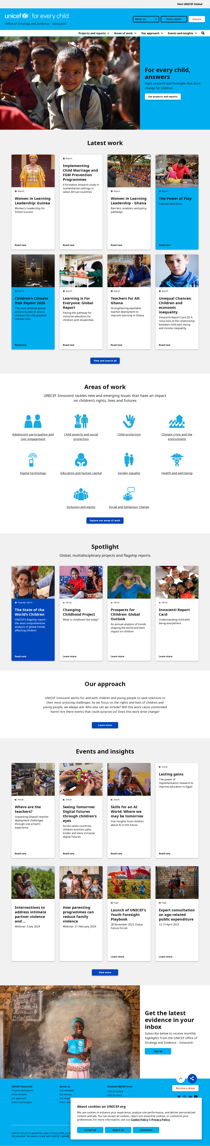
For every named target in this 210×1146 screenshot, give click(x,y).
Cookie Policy (139, 1119)
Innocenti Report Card (174, 611)
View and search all (105, 360)
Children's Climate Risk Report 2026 (31, 300)
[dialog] (136, 1118)
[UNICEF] (36, 16)
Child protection (129, 434)
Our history (66, 1094)
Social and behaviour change (129, 507)
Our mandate (67, 1090)
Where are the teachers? (28, 809)
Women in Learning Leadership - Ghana (129, 200)
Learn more (105, 725)
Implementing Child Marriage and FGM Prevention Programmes (80, 172)
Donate (197, 19)
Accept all (90, 1129)
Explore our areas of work (105, 520)
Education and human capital (81, 473)
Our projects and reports (163, 96)
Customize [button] (146, 1129)
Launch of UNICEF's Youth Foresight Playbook (128, 914)
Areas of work (18, 1094)
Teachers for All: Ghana (125, 300)
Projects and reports (22, 1090)
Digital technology (33, 473)
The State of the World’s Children (29, 611)
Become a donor (185, 1088)
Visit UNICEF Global (189, 4)
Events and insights (21, 1102)
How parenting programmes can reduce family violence (78, 914)
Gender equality (129, 473)
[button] (192, 1078)
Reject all (118, 1129)
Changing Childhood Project (79, 611)
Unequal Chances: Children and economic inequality (175, 305)
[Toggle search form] (202, 33)
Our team (65, 1098)
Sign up (158, 1051)
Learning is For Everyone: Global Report (78, 303)
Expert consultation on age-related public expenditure (177, 914)
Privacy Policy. (160, 1119)
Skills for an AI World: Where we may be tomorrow (127, 811)
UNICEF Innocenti (21, 1086)
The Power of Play (175, 198)
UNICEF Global (115, 1091)
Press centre (173, 19)
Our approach (18, 1098)
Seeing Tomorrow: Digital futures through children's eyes (80, 813)
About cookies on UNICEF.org (101, 1106)
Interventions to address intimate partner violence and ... (30, 914)
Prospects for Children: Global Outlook (125, 614)
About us (65, 1086)
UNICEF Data (114, 1095)
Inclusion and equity (81, 507)
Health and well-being (176, 473)
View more (105, 972)
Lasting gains (171, 774)
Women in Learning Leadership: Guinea (33, 200)
